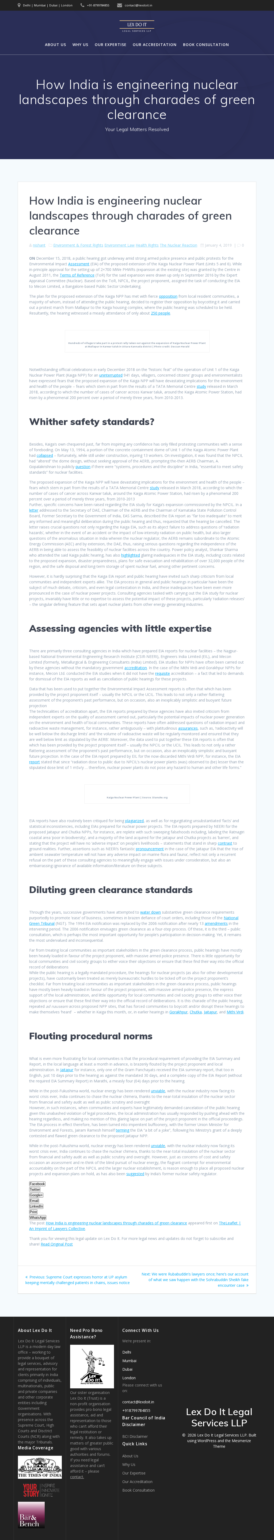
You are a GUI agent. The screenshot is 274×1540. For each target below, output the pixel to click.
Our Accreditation (155, 44)
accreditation (135, 667)
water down (150, 912)
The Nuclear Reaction (178, 245)
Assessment (78, 263)
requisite (162, 673)
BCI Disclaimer (135, 1436)
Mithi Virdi (235, 1011)
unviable (158, 1090)
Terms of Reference (77, 275)
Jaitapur (210, 1011)
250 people (160, 313)
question (82, 466)
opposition (168, 296)
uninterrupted (111, 375)
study (201, 386)
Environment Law (119, 245)
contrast (225, 843)
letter (33, 510)
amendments (216, 923)
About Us (55, 44)
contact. (77, 1476)
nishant (39, 245)
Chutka (196, 1011)
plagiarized (134, 820)
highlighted (130, 555)
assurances (188, 728)
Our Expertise (111, 44)
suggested (135, 1173)
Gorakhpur (178, 1011)
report (34, 761)
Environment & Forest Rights (78, 245)
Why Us (80, 44)
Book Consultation (206, 44)
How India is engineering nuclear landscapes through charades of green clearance (116, 1222)
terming (122, 1130)
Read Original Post (57, 1244)
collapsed (45, 455)
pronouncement (150, 848)
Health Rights (147, 245)
